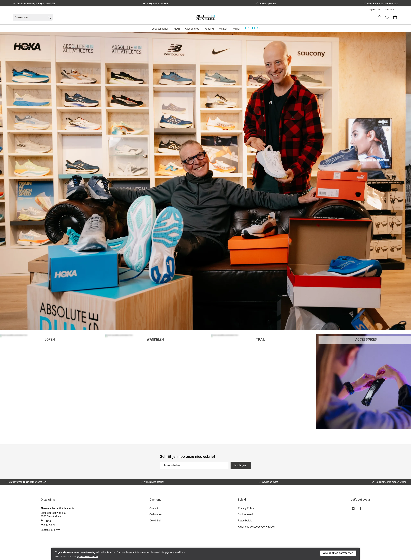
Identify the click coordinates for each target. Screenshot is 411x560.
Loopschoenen (160, 28)
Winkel (236, 28)
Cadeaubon (389, 9)
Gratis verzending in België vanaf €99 (36, 3)
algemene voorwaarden (87, 557)
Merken (223, 28)
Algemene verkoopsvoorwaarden (256, 526)
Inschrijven (240, 465)
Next (405, 181)
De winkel (155, 520)
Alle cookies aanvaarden (338, 553)
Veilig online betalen (157, 3)
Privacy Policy (246, 508)
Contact (153, 508)
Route (47, 520)
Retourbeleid (245, 520)
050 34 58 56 (48, 525)
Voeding (209, 28)
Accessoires (192, 28)
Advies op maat (267, 3)
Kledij (177, 28)
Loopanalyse (374, 9)
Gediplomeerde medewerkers (382, 3)
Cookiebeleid (245, 514)
